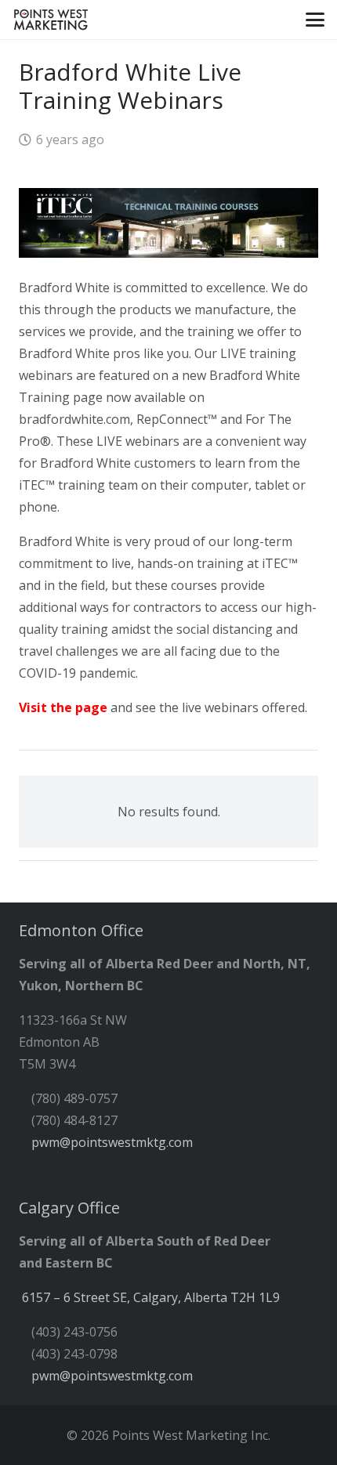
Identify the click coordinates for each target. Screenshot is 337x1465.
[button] (315, 19)
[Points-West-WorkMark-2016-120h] (51, 19)
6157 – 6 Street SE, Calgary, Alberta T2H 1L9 (151, 1297)
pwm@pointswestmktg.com (112, 1142)
